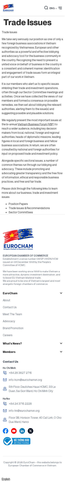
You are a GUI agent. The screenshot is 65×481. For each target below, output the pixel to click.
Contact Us (10, 307)
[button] (46, 8)
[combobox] (6, 479)
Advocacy (9, 321)
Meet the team (12, 314)
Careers (7, 335)
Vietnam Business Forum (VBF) (36, 124)
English (6, 479)
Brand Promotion (13, 328)
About (6, 300)
